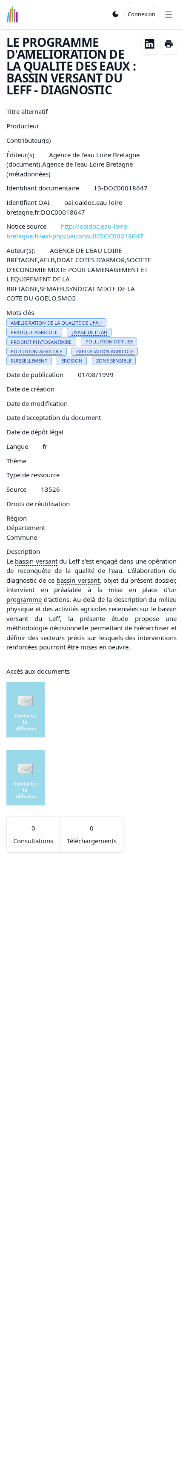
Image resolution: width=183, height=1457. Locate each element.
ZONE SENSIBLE (114, 360)
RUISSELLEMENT (29, 360)
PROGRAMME (60, 42)
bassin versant (36, 561)
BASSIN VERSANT (54, 78)
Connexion (141, 14)
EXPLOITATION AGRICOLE (105, 351)
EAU (97, 322)
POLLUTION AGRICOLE (36, 351)
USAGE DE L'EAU (89, 332)
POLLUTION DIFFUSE (109, 341)
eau (117, 570)
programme (24, 599)
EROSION (72, 360)
